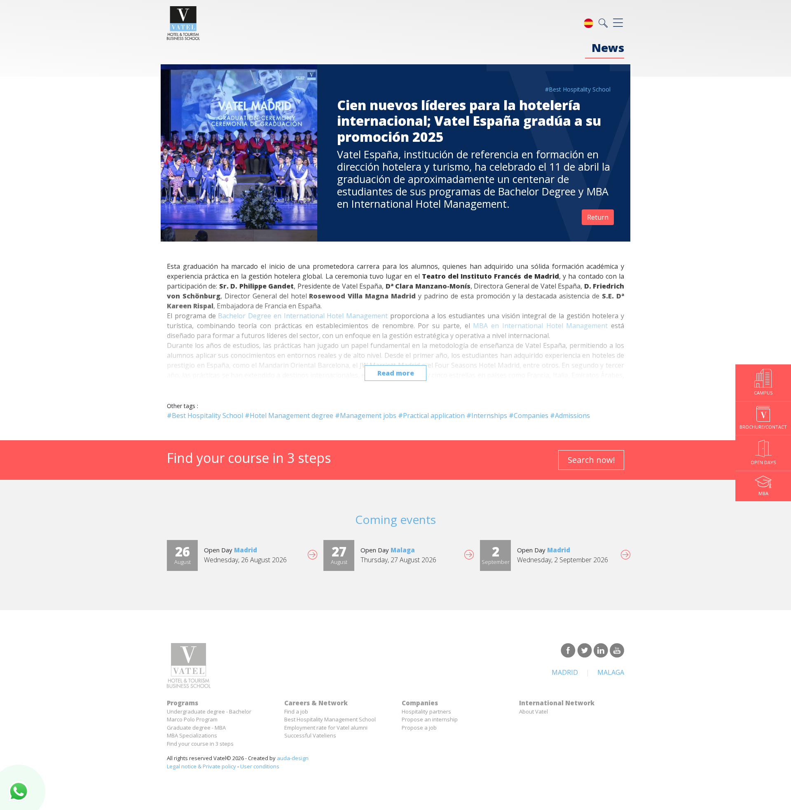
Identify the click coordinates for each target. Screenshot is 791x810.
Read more (395, 373)
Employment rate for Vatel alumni (325, 727)
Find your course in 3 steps (200, 743)
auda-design (293, 758)
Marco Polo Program (192, 719)
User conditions (259, 766)
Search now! (591, 459)
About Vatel (533, 711)
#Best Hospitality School (578, 89)
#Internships (486, 415)
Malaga (610, 672)
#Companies (528, 415)
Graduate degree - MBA (196, 727)
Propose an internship (430, 719)
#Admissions (570, 415)
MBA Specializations (192, 735)
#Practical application (431, 415)
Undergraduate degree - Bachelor (209, 711)
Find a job (296, 711)
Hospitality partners (426, 711)
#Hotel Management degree (289, 415)
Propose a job (419, 727)
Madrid (565, 672)
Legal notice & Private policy (201, 766)
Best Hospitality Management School (330, 719)
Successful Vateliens (310, 735)
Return (597, 217)
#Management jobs (365, 415)
